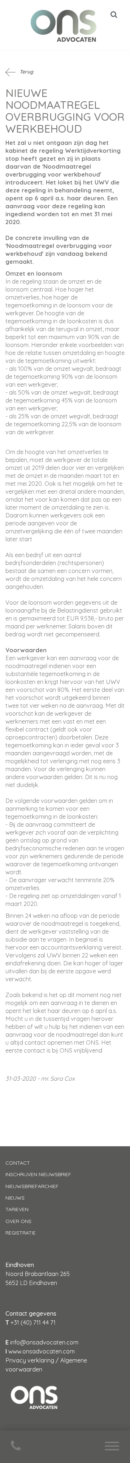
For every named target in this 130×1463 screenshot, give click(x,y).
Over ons (18, 1221)
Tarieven (17, 1209)
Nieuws (15, 1198)
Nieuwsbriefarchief (31, 1186)
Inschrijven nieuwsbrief (38, 1174)
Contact (17, 1163)
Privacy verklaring (29, 1360)
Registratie (20, 1232)
